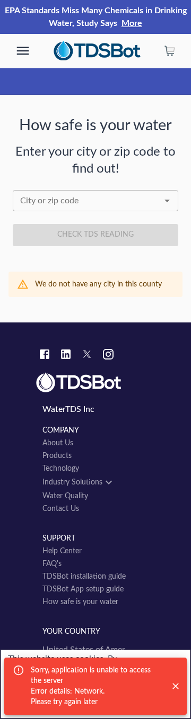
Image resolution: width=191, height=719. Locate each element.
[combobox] (95, 200)
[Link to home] (95, 382)
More (131, 23)
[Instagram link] (108, 356)
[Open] (167, 200)
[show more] (22, 51)
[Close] (176, 686)
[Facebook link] (44, 356)
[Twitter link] (87, 355)
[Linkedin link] (65, 356)
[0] (170, 51)
